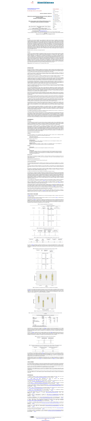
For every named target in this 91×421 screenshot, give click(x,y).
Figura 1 (35, 199)
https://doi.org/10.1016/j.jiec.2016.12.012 (46, 397)
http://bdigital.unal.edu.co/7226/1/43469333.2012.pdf (34, 390)
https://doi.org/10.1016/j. (60, 407)
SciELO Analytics (56, 11)
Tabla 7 (33, 332)
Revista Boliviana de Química (33, 8)
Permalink (55, 29)
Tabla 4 (29, 195)
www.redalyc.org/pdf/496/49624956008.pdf (38, 381)
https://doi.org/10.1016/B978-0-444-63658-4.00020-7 (54, 385)
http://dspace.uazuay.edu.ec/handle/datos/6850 (54, 410)
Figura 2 (33, 244)
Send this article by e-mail (57, 21)
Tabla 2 (59, 182)
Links (56, 377)
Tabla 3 (44, 190)
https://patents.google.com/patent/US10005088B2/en (34, 400)
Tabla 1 (44, 180)
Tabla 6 (45, 328)
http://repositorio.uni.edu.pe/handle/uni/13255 (40, 377)
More (54, 26)
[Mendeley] (53, 26)
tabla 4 (57, 197)
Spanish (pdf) (56, 14)
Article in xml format (56, 15)
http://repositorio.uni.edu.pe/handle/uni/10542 (33, 379)
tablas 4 (54, 358)
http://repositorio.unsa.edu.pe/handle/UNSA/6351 (36, 388)
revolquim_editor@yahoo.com (45, 420)
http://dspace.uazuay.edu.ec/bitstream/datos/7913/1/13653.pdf (39, 383)
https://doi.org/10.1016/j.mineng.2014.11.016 (52, 392)
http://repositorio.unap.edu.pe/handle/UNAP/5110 (52, 405)
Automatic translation (57, 20)
